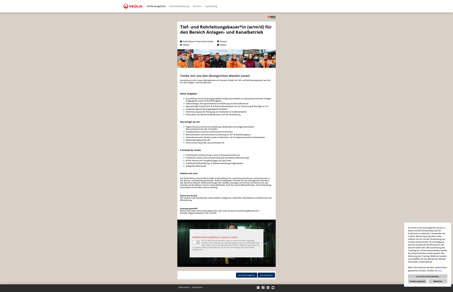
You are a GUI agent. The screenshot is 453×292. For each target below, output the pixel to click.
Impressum (197, 287)
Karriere (197, 6)
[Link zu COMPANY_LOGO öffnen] (133, 6)
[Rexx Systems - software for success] (271, 17)
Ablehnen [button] (438, 281)
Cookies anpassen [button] (417, 281)
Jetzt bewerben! (266, 275)
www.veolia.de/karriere (207, 210)
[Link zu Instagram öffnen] (258, 288)
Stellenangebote (156, 6)
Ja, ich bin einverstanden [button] (428, 276)
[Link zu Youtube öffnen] (273, 288)
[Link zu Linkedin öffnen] (268, 288)
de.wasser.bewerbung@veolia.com (243, 210)
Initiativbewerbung (179, 6)
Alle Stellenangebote (246, 275)
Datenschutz (184, 287)
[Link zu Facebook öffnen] (263, 288)
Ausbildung (211, 6)
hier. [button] (440, 270)
